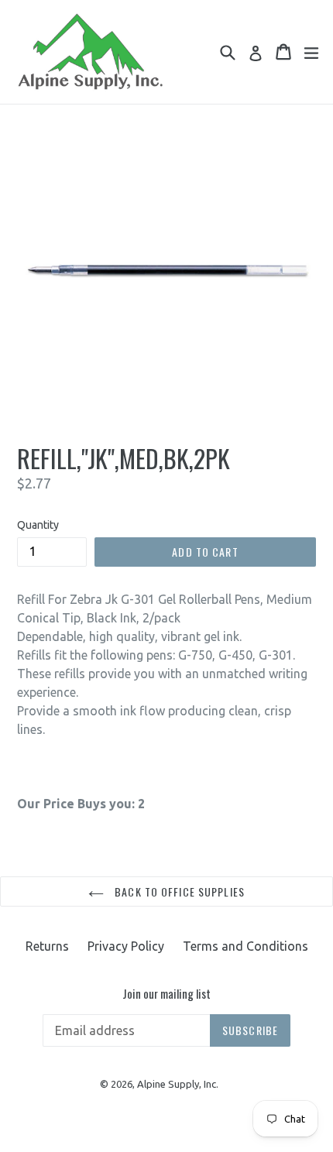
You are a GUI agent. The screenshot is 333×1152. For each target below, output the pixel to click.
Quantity (38, 525)
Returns (47, 946)
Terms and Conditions (245, 946)
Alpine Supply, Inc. (177, 1083)
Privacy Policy (126, 946)
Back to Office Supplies (178, 891)
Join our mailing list (166, 993)
